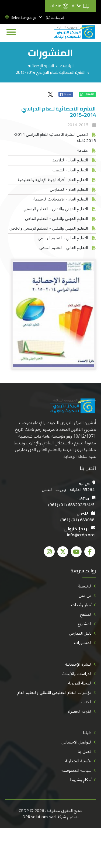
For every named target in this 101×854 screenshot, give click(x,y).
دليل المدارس (80, 633)
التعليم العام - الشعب (70, 170)
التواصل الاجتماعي (76, 742)
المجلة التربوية (80, 683)
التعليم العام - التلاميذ (70, 160)
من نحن (85, 595)
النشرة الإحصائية (41, 66)
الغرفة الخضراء (80, 711)
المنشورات (83, 642)
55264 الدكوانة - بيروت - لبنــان (68, 490)
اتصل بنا (85, 751)
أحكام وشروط (81, 780)
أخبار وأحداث (81, 605)
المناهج (86, 614)
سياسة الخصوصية (76, 770)
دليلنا (87, 732)
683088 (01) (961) (77, 520)
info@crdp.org (81, 535)
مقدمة (82, 150)
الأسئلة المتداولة (78, 761)
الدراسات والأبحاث (77, 673)
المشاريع (85, 624)
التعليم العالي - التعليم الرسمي (63, 238)
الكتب (86, 702)
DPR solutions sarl (39, 816)
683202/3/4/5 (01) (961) (71, 505)
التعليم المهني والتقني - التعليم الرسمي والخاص (48, 228)
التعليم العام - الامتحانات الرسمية (60, 199)
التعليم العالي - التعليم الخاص (63, 247)
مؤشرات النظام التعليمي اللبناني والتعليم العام (54, 692)
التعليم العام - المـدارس (69, 189)
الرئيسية (67, 66)
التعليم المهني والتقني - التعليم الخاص (56, 218)
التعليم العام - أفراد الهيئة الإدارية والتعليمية (53, 179)
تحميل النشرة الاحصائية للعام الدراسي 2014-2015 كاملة (54, 137)
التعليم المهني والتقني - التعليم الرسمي (55, 209)
